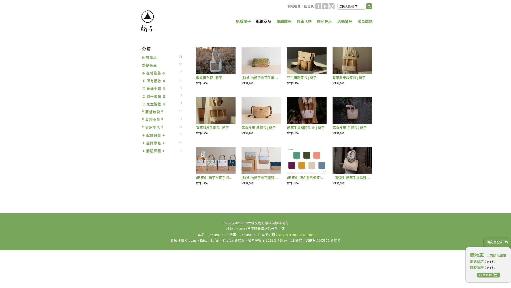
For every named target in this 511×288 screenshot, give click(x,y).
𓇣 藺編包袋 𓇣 (152, 112)
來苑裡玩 (324, 22)
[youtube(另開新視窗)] (325, 6)
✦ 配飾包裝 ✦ (153, 135)
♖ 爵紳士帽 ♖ (154, 89)
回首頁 (309, 6)
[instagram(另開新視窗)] (332, 6)
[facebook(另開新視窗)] (318, 6)
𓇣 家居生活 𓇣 (152, 128)
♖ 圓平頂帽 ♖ (154, 96)
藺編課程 (284, 22)
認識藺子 (243, 22)
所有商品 (149, 58)
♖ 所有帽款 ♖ (154, 81)
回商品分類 (496, 242)
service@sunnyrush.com (296, 234)
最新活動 (304, 22)
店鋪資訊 (345, 22)
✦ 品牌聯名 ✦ (153, 143)
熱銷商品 (149, 65)
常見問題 (365, 22)
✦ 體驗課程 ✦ (153, 151)
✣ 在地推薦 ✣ (153, 73)
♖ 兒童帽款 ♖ (154, 104)
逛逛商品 (263, 22)
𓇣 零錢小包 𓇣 (152, 120)
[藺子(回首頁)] (148, 21)
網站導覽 (294, 6)
